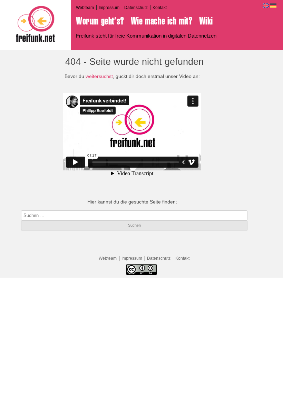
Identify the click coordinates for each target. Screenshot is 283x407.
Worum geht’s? (100, 21)
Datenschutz (136, 7)
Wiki (206, 21)
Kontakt (160, 7)
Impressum (109, 7)
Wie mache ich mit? (162, 21)
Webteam (85, 7)
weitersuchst (99, 76)
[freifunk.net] (35, 24)
